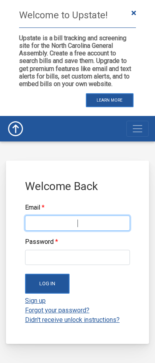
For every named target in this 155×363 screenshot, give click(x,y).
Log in (47, 283)
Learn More (109, 100)
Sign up (35, 300)
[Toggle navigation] (137, 129)
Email (32, 207)
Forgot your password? (57, 310)
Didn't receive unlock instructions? (72, 320)
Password (39, 241)
